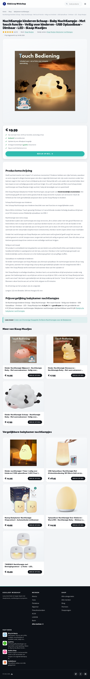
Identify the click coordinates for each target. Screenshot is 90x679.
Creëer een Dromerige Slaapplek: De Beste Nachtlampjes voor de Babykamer (42, 320)
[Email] (85, 674)
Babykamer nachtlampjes (21, 12)
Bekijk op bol (44, 154)
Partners (65, 607)
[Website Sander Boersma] (11, 674)
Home (4, 12)
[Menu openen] (85, 4)
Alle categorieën (68, 596)
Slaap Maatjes (29, 32)
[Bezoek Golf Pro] (5, 643)
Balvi (34, 620)
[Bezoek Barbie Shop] (5, 652)
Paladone (35, 603)
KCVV (34, 613)
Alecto (34, 596)
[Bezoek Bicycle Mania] (5, 634)
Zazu (34, 600)
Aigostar (35, 607)
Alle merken (66, 600)
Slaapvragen (66, 610)
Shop (10, 12)
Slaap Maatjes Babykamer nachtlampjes (60, 32)
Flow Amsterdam (38, 610)
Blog (63, 603)
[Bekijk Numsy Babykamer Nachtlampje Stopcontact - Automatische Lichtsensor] (23, 499)
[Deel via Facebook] (81, 674)
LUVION (35, 617)
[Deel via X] (76, 674)
